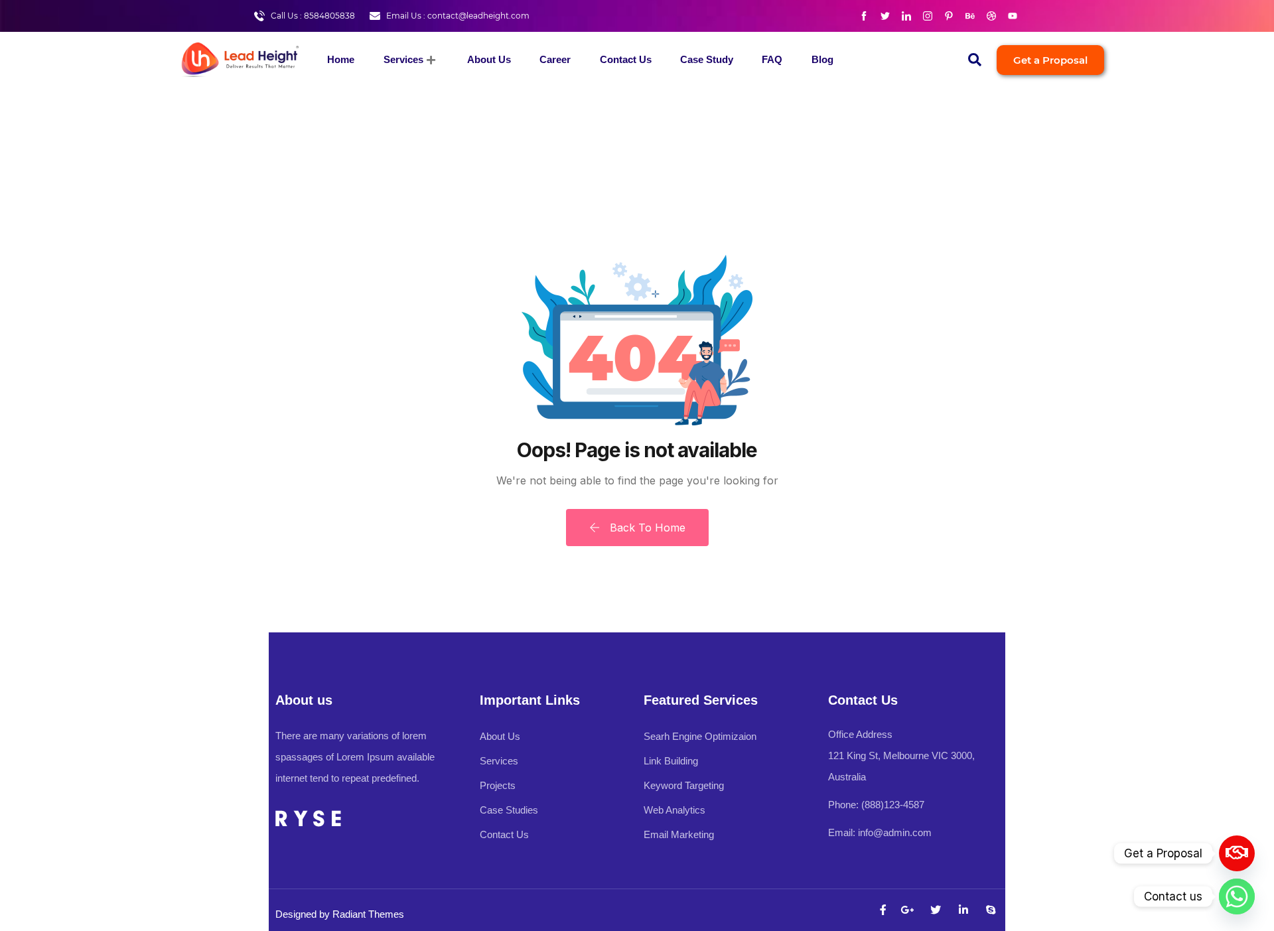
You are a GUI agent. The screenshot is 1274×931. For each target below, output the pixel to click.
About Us (489, 59)
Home (340, 59)
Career (555, 59)
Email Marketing (679, 834)
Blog (822, 59)
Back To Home (645, 527)
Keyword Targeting (684, 785)
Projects (498, 785)
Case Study (706, 59)
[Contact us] (1237, 853)
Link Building (671, 760)
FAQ (772, 59)
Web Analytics (674, 810)
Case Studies (509, 810)
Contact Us (626, 59)
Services (403, 59)
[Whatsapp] (1237, 896)
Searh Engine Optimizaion (700, 736)
